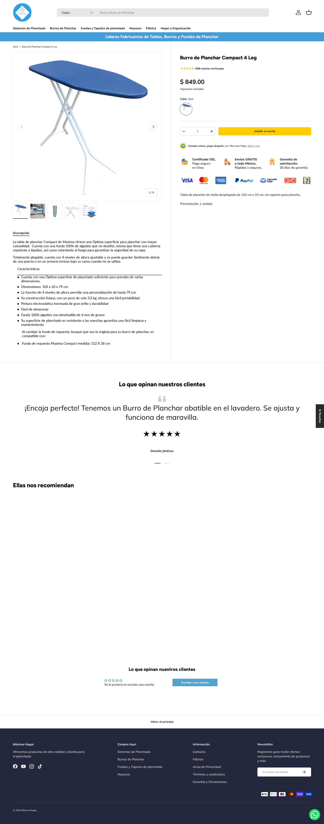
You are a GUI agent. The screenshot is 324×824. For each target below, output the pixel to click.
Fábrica (151, 28)
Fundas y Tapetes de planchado (103, 28)
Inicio (15, 47)
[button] (309, 12)
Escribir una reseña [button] (195, 682)
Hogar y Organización (176, 28)
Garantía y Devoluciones (210, 782)
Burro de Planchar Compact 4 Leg (39, 47)
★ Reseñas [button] (320, 416)
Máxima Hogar (28, 810)
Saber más (254, 146)
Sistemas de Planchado (29, 28)
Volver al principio (162, 721)
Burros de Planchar (63, 28)
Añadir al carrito (264, 131)
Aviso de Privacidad (207, 767)
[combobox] (163, 12)
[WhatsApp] (314, 814)
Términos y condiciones (209, 774)
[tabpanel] (87, 293)
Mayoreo (135, 28)
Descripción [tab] (21, 233)
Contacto (199, 752)
